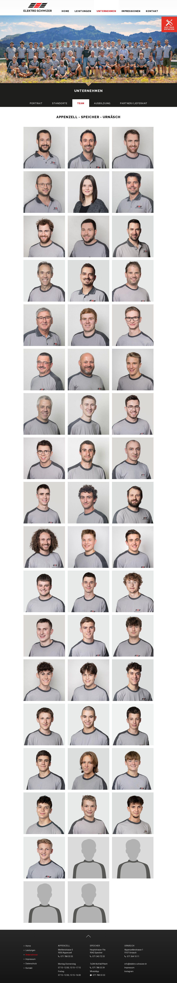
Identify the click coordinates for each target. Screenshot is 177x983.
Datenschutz (31, 963)
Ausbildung (102, 103)
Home (65, 11)
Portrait (36, 103)
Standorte (59, 103)
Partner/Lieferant (133, 103)
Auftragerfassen (169, 28)
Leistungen (83, 11)
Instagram (128, 971)
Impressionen (131, 11)
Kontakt (152, 11)
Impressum (31, 959)
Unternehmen (106, 11)
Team (80, 103)
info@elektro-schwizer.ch (135, 964)
